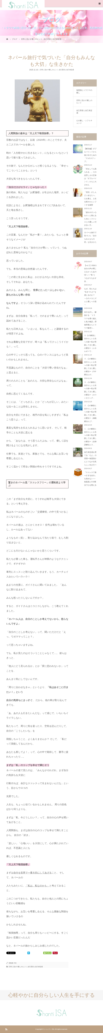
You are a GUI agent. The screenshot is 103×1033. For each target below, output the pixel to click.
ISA (15, 963)
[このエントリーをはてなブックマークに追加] (28, 953)
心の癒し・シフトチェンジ (84, 122)
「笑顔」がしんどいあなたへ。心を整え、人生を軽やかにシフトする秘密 (90, 198)
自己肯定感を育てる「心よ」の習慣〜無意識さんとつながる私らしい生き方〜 (90, 458)
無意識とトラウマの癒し (84, 91)
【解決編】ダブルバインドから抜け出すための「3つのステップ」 (90, 155)
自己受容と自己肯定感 (66, 70)
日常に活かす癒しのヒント (49, 70)
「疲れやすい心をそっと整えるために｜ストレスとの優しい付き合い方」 (90, 218)
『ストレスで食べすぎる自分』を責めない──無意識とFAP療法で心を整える (90, 478)
